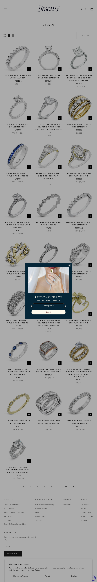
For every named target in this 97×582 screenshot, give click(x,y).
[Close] (69, 265)
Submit (48, 312)
